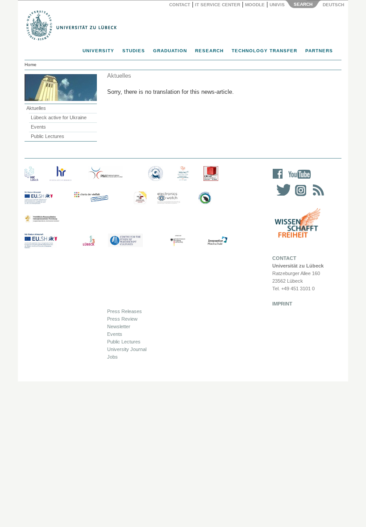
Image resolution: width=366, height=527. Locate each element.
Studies (133, 50)
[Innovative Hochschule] (217, 241)
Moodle (255, 4)
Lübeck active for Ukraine (59, 117)
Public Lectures (47, 136)
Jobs (112, 357)
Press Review (122, 319)
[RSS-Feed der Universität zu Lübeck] (317, 195)
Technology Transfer (264, 50)
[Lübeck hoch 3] (88, 241)
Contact (179, 4)
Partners (319, 50)
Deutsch (332, 4)
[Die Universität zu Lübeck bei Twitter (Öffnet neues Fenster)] (281, 195)
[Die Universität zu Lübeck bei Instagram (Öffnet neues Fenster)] (299, 195)
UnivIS (277, 4)
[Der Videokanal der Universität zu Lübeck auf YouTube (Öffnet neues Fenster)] (297, 179)
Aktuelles (36, 108)
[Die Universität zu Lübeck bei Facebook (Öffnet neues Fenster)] (277, 179)
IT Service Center (217, 4)
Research (209, 50)
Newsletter (118, 326)
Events (38, 127)
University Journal (126, 349)
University (98, 50)
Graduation (170, 50)
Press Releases (124, 311)
